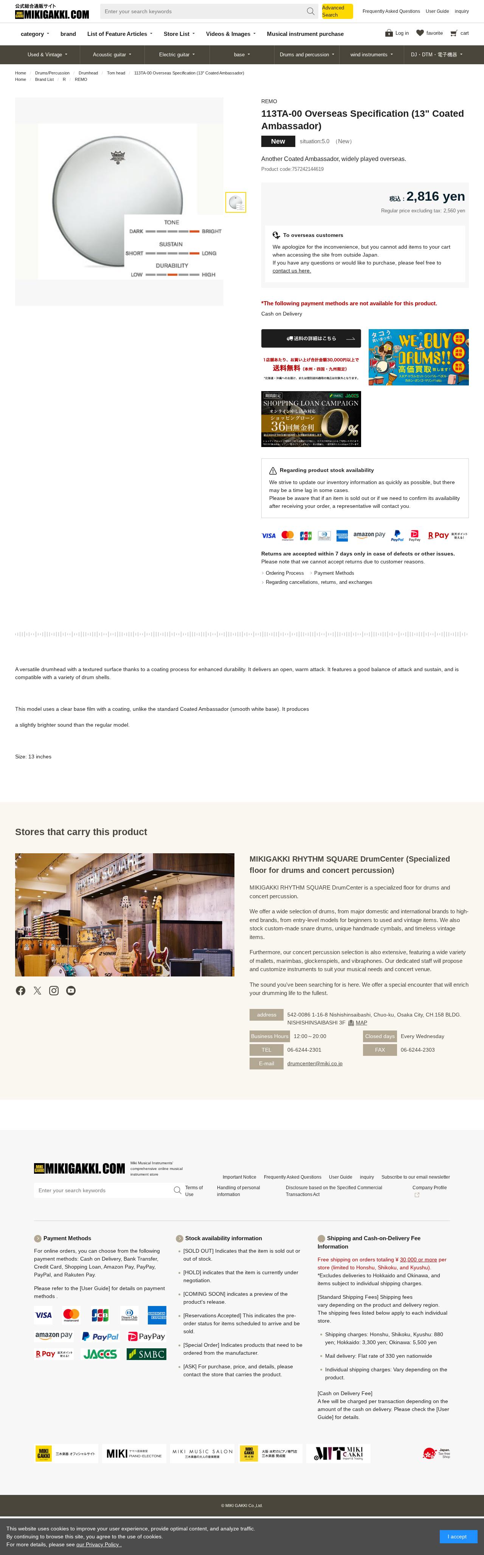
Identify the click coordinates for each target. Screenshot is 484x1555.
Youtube (70, 990)
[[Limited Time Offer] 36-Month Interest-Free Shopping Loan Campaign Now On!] (311, 419)
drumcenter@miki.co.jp (315, 1063)
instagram (54, 990)
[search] (310, 11)
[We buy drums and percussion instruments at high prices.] (419, 357)
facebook (20, 990)
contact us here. (292, 271)
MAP (361, 1023)
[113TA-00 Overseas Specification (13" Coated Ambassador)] (235, 202)
